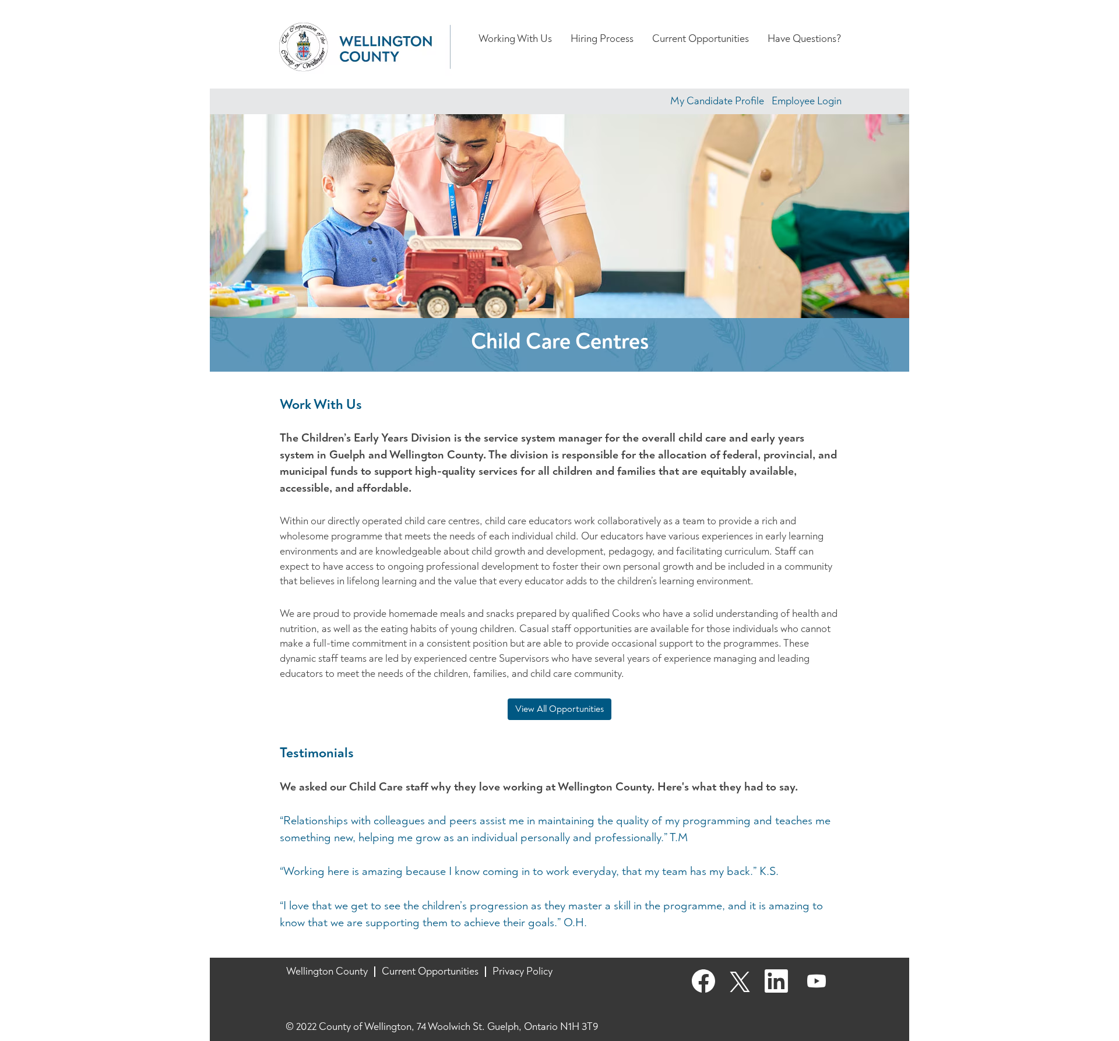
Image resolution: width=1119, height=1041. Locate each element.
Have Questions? (805, 38)
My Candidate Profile (717, 101)
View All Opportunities (559, 709)
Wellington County (327, 971)
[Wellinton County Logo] (365, 47)
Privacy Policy (522, 971)
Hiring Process (602, 38)
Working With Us (515, 38)
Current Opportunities (700, 38)
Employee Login (807, 101)
